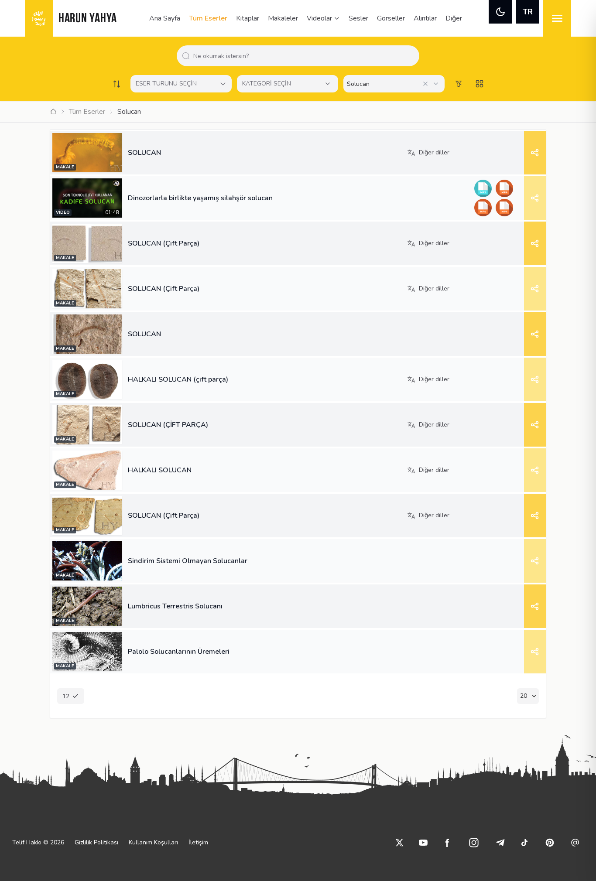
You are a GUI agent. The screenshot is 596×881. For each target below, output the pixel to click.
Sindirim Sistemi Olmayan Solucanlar (187, 561)
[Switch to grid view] (479, 83)
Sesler (358, 18)
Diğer (453, 18)
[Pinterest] (549, 842)
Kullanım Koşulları (153, 842)
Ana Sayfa (164, 18)
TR (528, 12)
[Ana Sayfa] (53, 111)
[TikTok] (524, 842)
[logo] (39, 18)
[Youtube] (423, 842)
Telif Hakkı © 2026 (38, 842)
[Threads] (575, 842)
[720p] (483, 207)
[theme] (500, 12)
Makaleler (283, 18)
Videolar (319, 18)
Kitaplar (247, 18)
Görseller (391, 18)
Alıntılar (425, 18)
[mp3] (483, 188)
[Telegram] (500, 842)
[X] (400, 842)
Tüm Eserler (208, 18)
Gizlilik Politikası (96, 842)
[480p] (504, 207)
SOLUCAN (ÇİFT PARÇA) (168, 425)
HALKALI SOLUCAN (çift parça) (178, 379)
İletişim (198, 842)
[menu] (557, 18)
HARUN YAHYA (87, 19)
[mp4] (504, 188)
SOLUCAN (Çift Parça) (163, 243)
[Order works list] (116, 83)
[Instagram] (473, 842)
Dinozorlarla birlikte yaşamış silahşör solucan (200, 198)
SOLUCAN (144, 152)
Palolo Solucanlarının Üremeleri (178, 651)
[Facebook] (447, 842)
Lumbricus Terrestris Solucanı (175, 606)
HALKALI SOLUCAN (160, 470)
